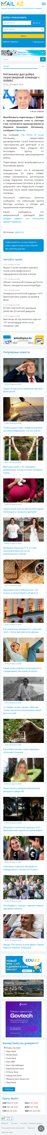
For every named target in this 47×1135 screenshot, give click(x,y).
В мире (6, 66)
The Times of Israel (32, 134)
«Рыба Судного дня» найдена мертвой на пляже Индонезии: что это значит (22, 427)
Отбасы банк (12, 1072)
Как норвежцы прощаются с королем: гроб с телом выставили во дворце (22, 628)
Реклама (14, 1123)
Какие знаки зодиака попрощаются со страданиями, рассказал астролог (22, 668)
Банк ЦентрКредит (15, 1065)
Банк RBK (10, 1061)
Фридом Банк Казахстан (17, 1079)
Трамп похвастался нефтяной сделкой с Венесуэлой (23, 388)
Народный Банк (14, 1075)
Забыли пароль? (10, 41)
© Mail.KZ (4, 1123)
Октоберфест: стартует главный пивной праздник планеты (23, 905)
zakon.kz (19, 232)
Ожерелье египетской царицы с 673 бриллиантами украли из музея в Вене (22, 827)
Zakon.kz (20, 130)
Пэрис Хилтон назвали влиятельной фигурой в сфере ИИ (21, 788)
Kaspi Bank (11, 1082)
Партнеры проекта (35, 1123)
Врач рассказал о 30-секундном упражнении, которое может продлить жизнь (23, 467)
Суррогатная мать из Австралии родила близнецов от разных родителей (23, 508)
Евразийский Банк (15, 1068)
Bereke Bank (12, 1054)
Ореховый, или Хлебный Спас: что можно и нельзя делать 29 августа (20, 589)
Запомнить (39, 41)
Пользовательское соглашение (13, 1128)
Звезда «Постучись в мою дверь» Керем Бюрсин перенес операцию (23, 944)
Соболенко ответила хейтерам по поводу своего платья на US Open (20, 866)
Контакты (23, 1123)
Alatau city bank (13, 1047)
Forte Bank (11, 1058)
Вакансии (31, 1128)
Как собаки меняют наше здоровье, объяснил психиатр (21, 749)
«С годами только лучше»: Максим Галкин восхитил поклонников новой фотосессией (22, 708)
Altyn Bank (11, 1051)
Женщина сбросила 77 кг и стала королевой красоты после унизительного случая (20, 548)
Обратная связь (7, 1132)
